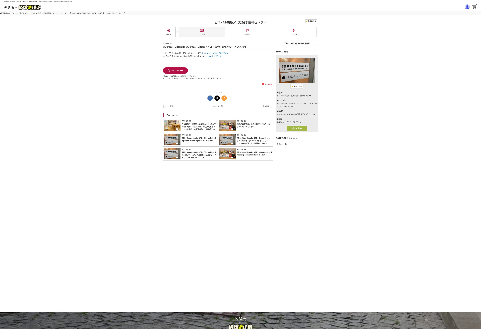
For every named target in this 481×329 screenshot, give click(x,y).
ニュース (64, 13)
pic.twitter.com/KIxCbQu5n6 (214, 53)
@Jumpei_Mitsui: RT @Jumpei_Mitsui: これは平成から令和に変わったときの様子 (97, 13)
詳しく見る (297, 128)
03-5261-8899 (294, 122)
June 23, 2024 (214, 56)
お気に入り (312, 21)
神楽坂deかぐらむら (9, 13)
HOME (168, 34)
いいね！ (268, 84)
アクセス (293, 34)
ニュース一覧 (218, 106)
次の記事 (169, 106)
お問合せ (247, 34)
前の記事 (265, 106)
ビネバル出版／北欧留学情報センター (44, 13)
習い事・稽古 (23, 13)
